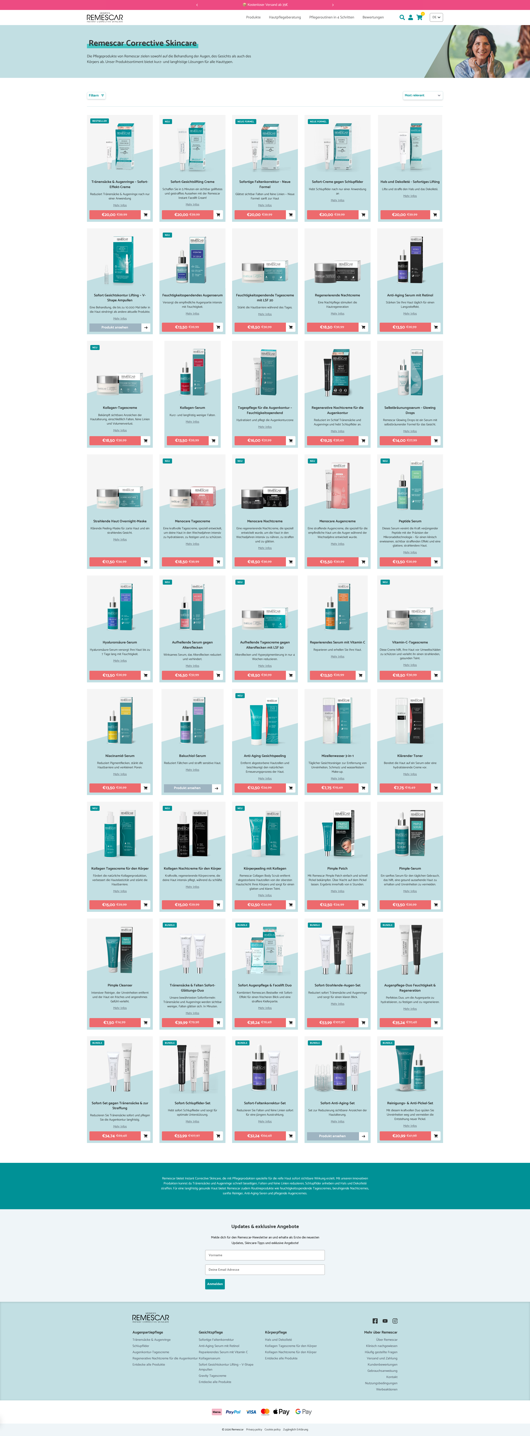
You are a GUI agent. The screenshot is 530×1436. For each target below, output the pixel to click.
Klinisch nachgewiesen (382, 1346)
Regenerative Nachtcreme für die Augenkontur (165, 1358)
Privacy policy (254, 1430)
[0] (419, 17)
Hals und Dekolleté (278, 1340)
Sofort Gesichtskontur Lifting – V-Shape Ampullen (226, 1367)
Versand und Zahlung (382, 1358)
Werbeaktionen (387, 1389)
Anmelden (215, 1284)
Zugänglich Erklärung (295, 1430)
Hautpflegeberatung (285, 17)
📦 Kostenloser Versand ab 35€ (265, 5)
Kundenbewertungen (383, 1364)
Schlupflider (140, 1346)
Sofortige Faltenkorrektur (216, 1340)
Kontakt (392, 1377)
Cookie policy (273, 1430)
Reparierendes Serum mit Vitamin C (223, 1352)
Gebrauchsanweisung (382, 1371)
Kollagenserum (209, 1358)
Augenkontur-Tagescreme (150, 1352)
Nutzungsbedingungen (381, 1383)
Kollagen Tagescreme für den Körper (291, 1346)
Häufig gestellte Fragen (381, 1352)
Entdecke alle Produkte (148, 1364)
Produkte (253, 17)
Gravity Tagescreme (212, 1376)
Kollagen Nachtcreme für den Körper (291, 1352)
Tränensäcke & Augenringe (151, 1340)
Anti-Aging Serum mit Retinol (219, 1346)
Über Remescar (387, 1340)
